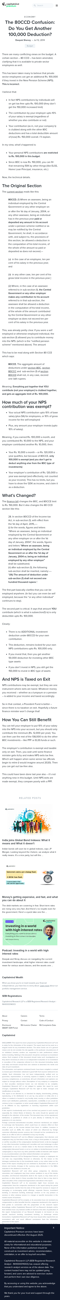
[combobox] (43, 5)
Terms (41, 1016)
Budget (30, 46)
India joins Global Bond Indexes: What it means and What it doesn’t (26, 842)
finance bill (13, 501)
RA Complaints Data (47, 1025)
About (4, 1016)
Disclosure (6, 1025)
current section (15, 191)
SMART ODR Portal (10, 1028)
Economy (30, 17)
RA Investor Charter (29, 1025)
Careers (24, 1016)
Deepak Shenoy (23, 40)
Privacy (5, 1020)
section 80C (34, 367)
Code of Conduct (46, 1020)
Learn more (44, 986)
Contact (24, 1020)
